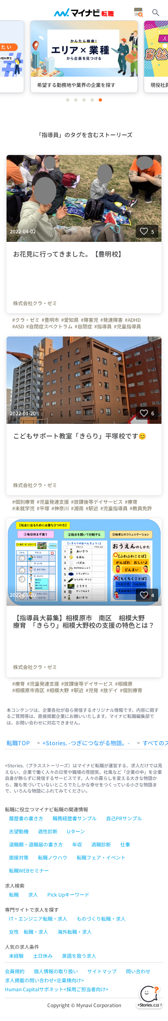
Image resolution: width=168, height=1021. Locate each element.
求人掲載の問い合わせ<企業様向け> (44, 980)
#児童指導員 (127, 326)
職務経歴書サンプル (75, 818)
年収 (77, 844)
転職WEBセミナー (29, 870)
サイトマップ (102, 971)
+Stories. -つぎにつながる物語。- (86, 743)
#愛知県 (70, 320)
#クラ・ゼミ (26, 320)
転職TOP (18, 743)
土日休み (43, 955)
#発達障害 (111, 320)
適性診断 (47, 831)
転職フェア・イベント (101, 857)
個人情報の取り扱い (56, 971)
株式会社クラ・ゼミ (35, 303)
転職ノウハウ (52, 857)
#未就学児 (23, 508)
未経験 (16, 955)
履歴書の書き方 (26, 818)
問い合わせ (138, 971)
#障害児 (89, 320)
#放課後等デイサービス (97, 501)
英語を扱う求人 (79, 955)
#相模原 (124, 683)
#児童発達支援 (53, 501)
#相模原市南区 (28, 690)
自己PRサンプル (124, 818)
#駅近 (92, 508)
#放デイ (109, 690)
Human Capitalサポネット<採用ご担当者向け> (56, 989)
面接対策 (19, 857)
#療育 (131, 501)
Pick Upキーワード (68, 894)
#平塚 (43, 508)
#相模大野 (57, 690)
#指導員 (103, 326)
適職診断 (101, 844)
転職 (14, 894)
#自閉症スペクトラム (49, 326)
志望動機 (19, 831)
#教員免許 (141, 508)
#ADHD (133, 320)
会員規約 (14, 971)
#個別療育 (23, 501)
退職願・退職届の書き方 (36, 844)
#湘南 (77, 508)
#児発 (92, 690)
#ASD (18, 326)
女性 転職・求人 (28, 931)
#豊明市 (50, 320)
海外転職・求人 (74, 931)
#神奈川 (60, 508)
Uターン (76, 831)
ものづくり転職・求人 (101, 918)
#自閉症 (83, 326)
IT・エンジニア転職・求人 (38, 918)
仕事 (125, 844)
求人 (33, 894)
